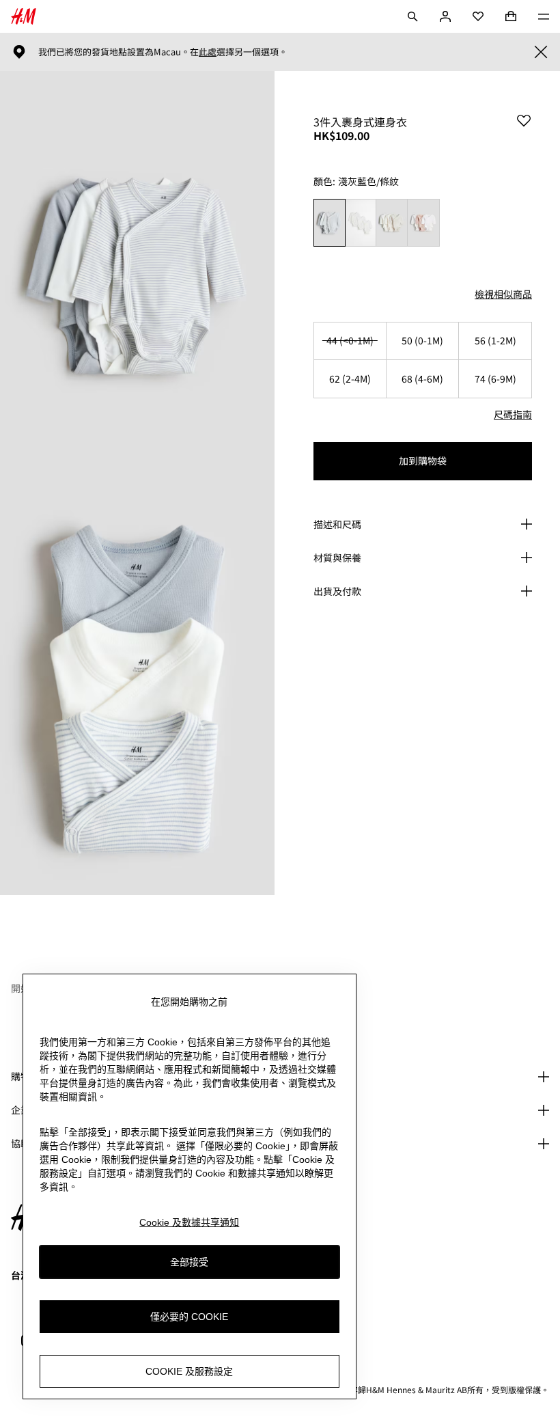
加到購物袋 (423, 460)
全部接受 (189, 1262)
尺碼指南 (513, 414)
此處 (207, 51)
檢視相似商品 (503, 294)
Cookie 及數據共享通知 (189, 1222)
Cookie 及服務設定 (189, 1371)
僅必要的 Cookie (189, 1316)
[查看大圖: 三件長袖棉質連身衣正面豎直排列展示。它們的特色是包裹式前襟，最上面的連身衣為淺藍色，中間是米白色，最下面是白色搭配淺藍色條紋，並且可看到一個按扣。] (137, 689)
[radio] (329, 223)
